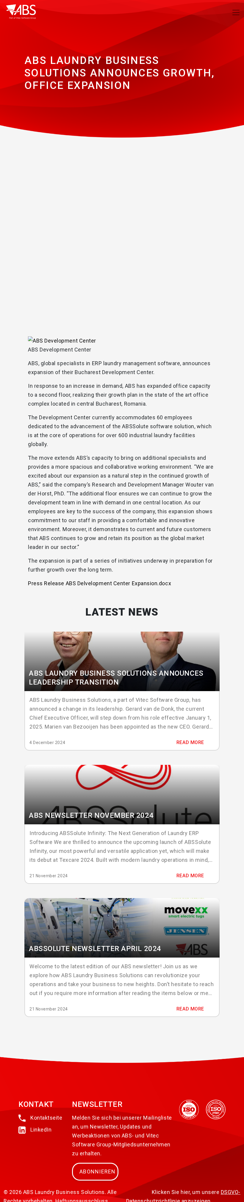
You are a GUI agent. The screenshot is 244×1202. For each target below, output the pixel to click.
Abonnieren (97, 1171)
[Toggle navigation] (236, 12)
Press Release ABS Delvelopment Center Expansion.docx (99, 583)
